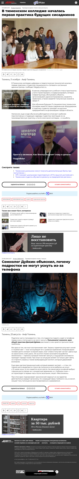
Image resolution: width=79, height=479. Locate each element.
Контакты (45, 443)
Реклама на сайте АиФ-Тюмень (23, 440)
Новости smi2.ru (8, 253)
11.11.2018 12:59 (6, 8)
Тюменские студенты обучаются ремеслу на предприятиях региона (43, 177)
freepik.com (5, 324)
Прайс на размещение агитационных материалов (50, 440)
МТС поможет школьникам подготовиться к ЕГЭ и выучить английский (44, 175)
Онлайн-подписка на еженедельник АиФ (27, 443)
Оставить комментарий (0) (63, 184)
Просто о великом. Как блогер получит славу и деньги (42, 154)
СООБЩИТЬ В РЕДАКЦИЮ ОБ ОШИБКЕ (60, 443)
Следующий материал (40, 473)
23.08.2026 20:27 (6, 258)
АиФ (61, 70)
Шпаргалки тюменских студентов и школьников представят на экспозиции (60, 214)
